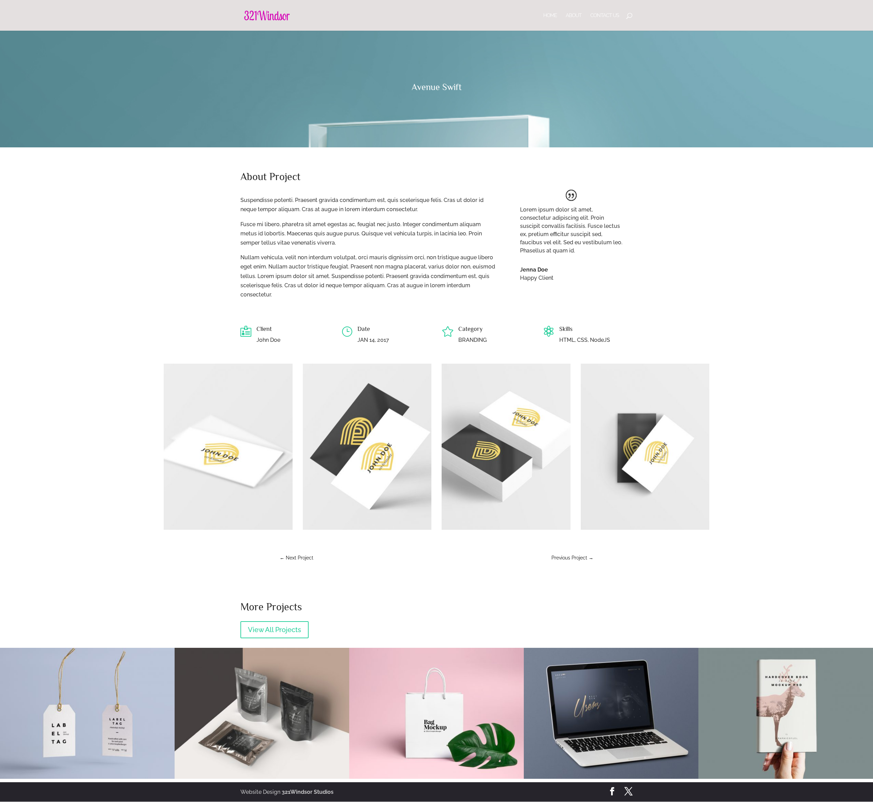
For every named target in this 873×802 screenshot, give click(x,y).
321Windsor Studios (308, 792)
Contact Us (604, 15)
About (573, 15)
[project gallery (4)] (645, 529)
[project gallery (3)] (506, 529)
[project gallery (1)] (228, 529)
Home (550, 15)
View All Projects (274, 630)
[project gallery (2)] (367, 529)
